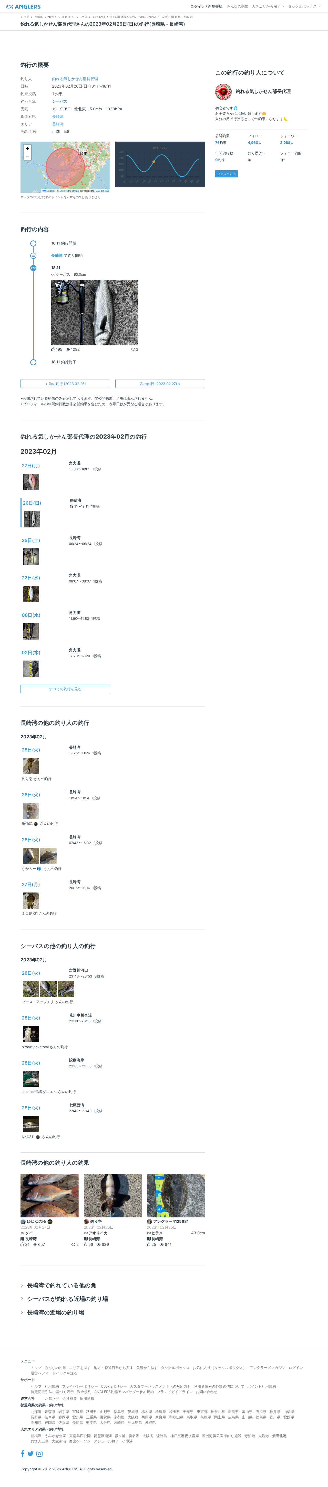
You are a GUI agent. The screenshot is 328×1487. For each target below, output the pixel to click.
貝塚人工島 (40, 1441)
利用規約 (52, 1386)
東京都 (202, 1411)
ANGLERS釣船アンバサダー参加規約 (124, 1391)
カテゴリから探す (266, 6)
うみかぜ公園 (55, 1435)
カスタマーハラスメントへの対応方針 (160, 1386)
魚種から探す (147, 1367)
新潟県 (233, 1411)
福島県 (119, 1411)
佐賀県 (63, 1422)
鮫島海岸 (76, 1060)
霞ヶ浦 (120, 1435)
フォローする (226, 174)
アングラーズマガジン (267, 1367)
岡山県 (219, 1417)
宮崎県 (119, 1422)
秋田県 (91, 1411)
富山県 (247, 1411)
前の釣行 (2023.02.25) (65, 383)
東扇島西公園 (80, 1435)
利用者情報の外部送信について (219, 1386)
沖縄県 (150, 1422)
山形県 (105, 1411)
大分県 (105, 1422)
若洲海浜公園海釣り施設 (221, 1435)
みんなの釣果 (237, 6)
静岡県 (63, 1417)
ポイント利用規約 (261, 1386)
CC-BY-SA (102, 191)
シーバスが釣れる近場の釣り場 (67, 1298)
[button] (27, 148)
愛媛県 (288, 1417)
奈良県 (160, 1417)
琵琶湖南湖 (103, 1435)
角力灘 (74, 463)
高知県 (36, 1422)
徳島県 (261, 1417)
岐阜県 (50, 1417)
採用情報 (87, 1398)
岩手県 (63, 1411)
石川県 (261, 1411)
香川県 (275, 1417)
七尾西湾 (76, 1105)
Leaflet (50, 191)
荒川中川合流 (80, 1015)
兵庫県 (146, 1417)
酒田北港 (279, 1435)
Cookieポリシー (114, 1386)
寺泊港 (249, 1435)
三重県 (91, 1417)
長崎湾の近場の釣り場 (55, 1312)
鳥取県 (192, 1417)
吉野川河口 (78, 970)
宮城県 (77, 1411)
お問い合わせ (206, 1391)
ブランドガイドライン (175, 1391)
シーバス (59, 101)
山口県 (247, 1417)
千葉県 (188, 1411)
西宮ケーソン (80, 1441)
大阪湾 (147, 1435)
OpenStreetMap (69, 191)
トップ (36, 1367)
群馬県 (160, 1411)
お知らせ (52, 1398)
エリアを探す (80, 1367)
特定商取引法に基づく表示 (52, 1391)
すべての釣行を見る (65, 689)
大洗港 (263, 1435)
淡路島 (161, 1435)
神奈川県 (218, 1411)
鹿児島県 (135, 1422)
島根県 (205, 1417)
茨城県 (133, 1411)
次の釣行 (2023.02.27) (160, 383)
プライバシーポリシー (80, 1386)
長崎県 (58, 116)
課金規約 (84, 1391)
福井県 (275, 1411)
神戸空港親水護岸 (184, 1435)
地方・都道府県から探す (113, 1367)
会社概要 (70, 1398)
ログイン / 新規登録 (206, 6)
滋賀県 (105, 1417)
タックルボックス (302, 6)
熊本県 (91, 1422)
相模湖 (36, 1435)
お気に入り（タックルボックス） (220, 1367)
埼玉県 (174, 1411)
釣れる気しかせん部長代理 (75, 78)
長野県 (36, 1417)
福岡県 (50, 1422)
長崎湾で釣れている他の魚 (61, 1285)
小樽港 (127, 1441)
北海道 (36, 1411)
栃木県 (146, 1411)
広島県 (233, 1417)
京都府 (119, 1417)
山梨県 (288, 1411)
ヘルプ (36, 1386)
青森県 (50, 1411)
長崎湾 (58, 124)
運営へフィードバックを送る (54, 1373)
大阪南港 (59, 1441)
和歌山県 (176, 1417)
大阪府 (133, 1417)
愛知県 (77, 1417)
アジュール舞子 (106, 1441)
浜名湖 (134, 1435)
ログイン (296, 1367)
